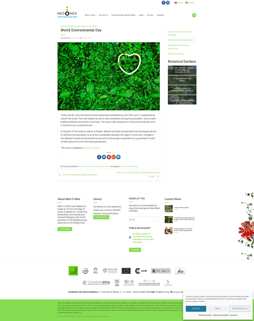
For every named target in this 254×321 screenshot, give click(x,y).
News (141, 15)
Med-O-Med (90, 15)
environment (125, 166)
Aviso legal (233, 315)
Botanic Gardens (176, 53)
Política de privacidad (220, 315)
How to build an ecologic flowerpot (79, 175)
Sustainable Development (180, 40)
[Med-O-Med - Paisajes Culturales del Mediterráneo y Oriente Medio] (69, 12)
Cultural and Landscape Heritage (179, 33)
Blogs (150, 15)
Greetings (134, 166)
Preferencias (239, 308)
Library (160, 15)
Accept (196, 308)
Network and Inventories (123, 15)
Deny (218, 308)
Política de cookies (205, 315)
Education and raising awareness (76, 26)
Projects (103, 15)
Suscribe (135, 250)
